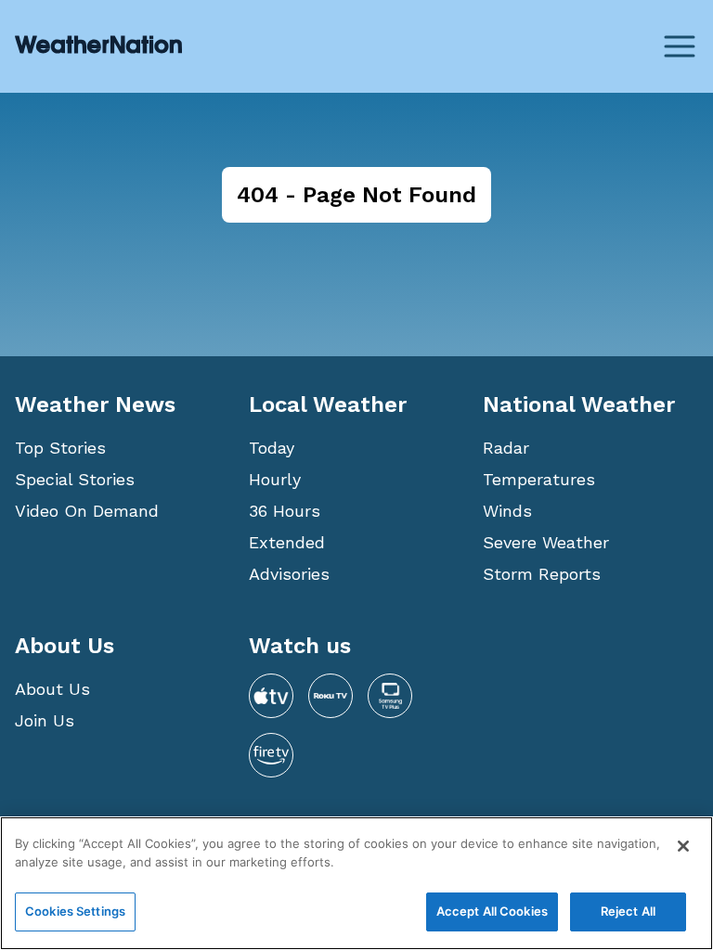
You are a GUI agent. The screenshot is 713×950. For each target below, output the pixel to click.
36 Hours (284, 510)
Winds (507, 510)
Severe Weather (546, 542)
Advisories (289, 574)
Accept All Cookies (492, 911)
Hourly (275, 479)
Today (271, 447)
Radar (506, 447)
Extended (287, 542)
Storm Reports (542, 574)
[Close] (683, 846)
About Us (52, 689)
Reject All (628, 911)
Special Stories (75, 479)
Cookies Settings (75, 911)
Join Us (44, 720)
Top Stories (60, 447)
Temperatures (539, 479)
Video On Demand (87, 510)
